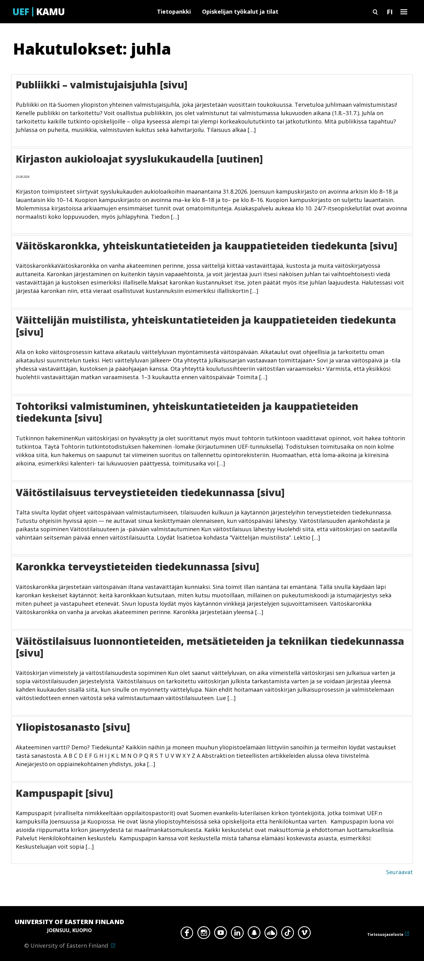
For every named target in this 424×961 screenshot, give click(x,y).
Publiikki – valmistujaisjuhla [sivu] (101, 84)
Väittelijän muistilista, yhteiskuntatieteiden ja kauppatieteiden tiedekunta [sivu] (206, 325)
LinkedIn (237, 934)
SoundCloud (270, 934)
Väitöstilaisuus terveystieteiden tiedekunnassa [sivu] (150, 492)
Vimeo (304, 934)
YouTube (220, 934)
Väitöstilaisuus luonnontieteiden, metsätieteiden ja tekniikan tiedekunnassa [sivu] (211, 646)
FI (390, 11)
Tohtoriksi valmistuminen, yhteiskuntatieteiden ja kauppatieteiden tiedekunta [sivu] (187, 411)
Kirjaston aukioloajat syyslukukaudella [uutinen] (139, 158)
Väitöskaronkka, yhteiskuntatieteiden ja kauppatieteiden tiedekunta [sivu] (206, 245)
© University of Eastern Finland (69, 933)
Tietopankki (174, 11)
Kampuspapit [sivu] (64, 793)
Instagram (203, 934)
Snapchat (254, 934)
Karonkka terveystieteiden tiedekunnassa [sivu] (137, 566)
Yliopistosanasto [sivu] (73, 727)
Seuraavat (399, 872)
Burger (404, 11)
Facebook (187, 934)
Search (375, 11)
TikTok (287, 934)
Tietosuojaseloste (385, 934)
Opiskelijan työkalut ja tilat (240, 11)
